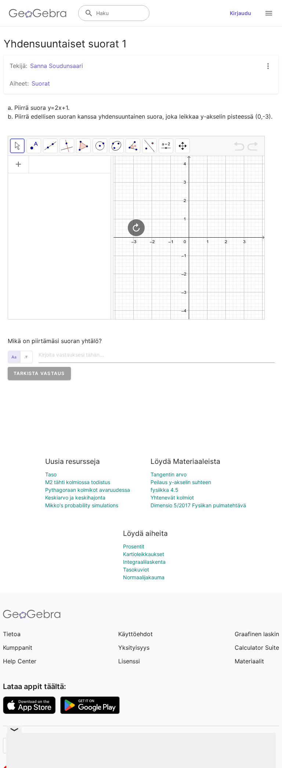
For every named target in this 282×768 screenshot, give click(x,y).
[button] (39, 373)
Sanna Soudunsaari (56, 65)
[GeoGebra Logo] (37, 13)
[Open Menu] (268, 13)
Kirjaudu (240, 13)
